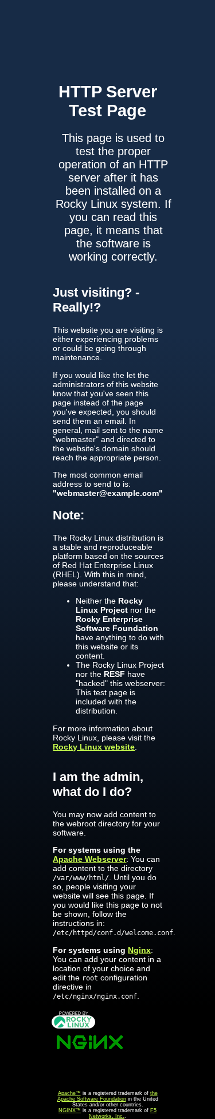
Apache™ (69, 1093)
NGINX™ (69, 1110)
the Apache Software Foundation (107, 1096)
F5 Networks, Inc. (123, 1113)
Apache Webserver (89, 859)
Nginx (139, 950)
